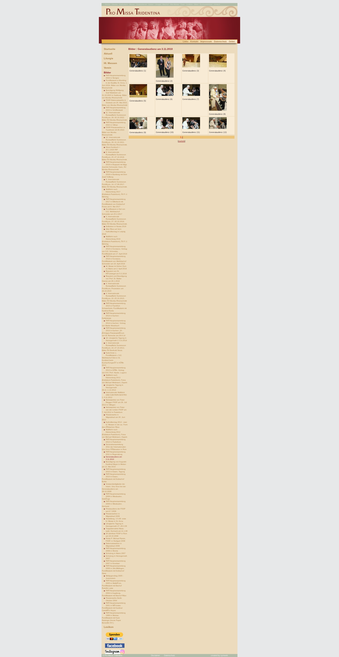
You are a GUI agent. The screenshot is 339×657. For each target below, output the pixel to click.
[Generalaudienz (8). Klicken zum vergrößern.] (218, 110)
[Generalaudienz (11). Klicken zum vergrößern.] (191, 128)
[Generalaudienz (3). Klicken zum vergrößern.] (191, 66)
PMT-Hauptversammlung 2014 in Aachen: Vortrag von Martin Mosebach (114, 323)
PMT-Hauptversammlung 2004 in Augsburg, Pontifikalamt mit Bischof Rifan (114, 593)
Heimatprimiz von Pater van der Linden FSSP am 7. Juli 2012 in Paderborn (114, 409)
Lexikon (109, 627)
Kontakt (194, 41)
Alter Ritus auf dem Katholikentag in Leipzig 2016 (113, 231)
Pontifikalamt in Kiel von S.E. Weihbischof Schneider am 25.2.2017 (113, 211)
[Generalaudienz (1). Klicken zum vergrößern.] (138, 66)
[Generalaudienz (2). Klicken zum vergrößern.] (165, 77)
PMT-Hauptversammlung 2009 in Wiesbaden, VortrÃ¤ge (114, 496)
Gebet (232, 41)
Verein (107, 67)
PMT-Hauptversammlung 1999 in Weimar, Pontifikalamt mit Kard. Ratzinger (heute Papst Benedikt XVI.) (114, 618)
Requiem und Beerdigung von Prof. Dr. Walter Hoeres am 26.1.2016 (114, 278)
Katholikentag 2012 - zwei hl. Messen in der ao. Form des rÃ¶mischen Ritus (114, 424)
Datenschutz (220, 41)
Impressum (206, 41)
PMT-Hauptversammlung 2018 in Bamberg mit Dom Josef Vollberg (114, 174)
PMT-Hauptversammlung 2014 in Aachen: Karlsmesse (114, 315)
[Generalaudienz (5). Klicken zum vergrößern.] (138, 96)
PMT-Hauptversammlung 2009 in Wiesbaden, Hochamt (114, 503)
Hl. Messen (110, 63)
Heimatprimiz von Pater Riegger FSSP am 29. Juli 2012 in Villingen (114, 402)
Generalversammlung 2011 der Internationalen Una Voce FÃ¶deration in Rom (114, 446)
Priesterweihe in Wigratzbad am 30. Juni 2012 (113, 417)
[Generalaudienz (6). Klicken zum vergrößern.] (165, 95)
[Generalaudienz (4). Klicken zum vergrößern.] (218, 66)
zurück (181, 141)
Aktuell (108, 53)
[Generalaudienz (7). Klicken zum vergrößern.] (191, 95)
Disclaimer (155, 655)
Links (185, 41)
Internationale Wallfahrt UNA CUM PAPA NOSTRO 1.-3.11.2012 (114, 394)
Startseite (109, 49)
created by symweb (219, 655)
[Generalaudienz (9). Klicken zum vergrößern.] (138, 128)
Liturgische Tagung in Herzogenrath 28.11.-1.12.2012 (112, 387)
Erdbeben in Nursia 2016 (116, 226)
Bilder (107, 72)
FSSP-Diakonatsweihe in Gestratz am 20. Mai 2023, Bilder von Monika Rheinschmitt (114, 102)
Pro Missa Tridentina (113, 655)
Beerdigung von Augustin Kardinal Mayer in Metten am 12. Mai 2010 (114, 464)
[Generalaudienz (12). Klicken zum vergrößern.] (218, 128)
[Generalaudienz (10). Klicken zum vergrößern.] (165, 128)
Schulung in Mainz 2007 (116, 553)
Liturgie (108, 58)
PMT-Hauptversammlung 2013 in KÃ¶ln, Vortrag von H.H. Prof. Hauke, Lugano (114, 370)
